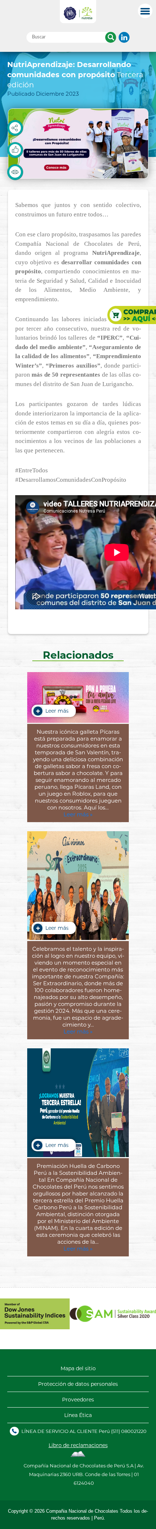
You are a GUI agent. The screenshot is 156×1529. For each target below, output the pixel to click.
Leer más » (78, 814)
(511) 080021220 (129, 1431)
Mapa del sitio (78, 1368)
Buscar (110, 37)
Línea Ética (78, 1415)
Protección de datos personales (78, 1384)
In (124, 37)
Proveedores (78, 1399)
